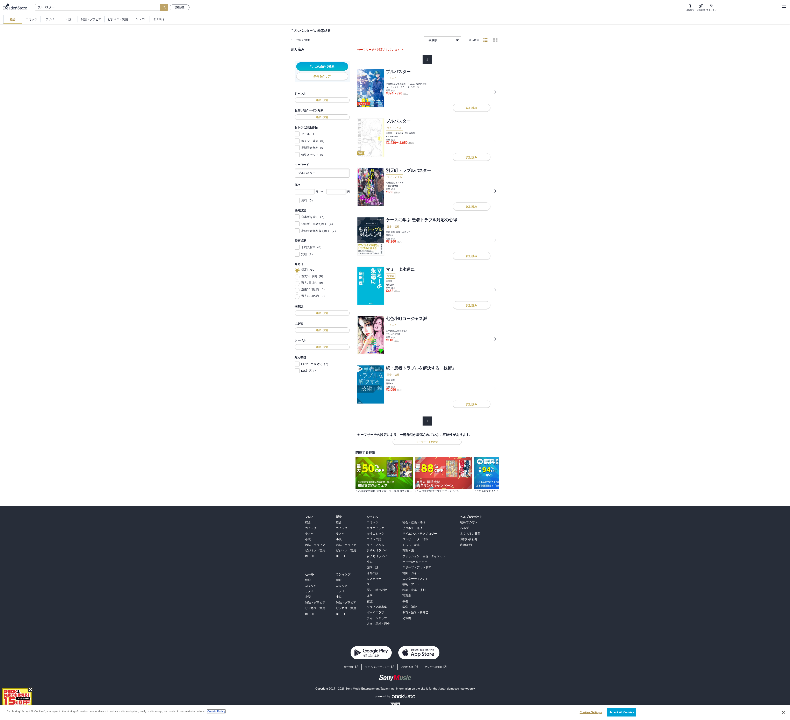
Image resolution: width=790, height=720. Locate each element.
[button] (435, 667)
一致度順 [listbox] (431, 40)
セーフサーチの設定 (427, 442)
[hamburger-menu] (783, 7)
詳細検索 (180, 7)
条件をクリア (322, 76)
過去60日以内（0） (313, 296)
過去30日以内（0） (313, 289)
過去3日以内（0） (313, 276)
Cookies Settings (591, 712)
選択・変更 (322, 100)
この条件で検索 (324, 66)
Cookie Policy (216, 711)
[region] (395, 712)
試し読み (471, 107)
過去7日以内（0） (313, 282)
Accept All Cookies (621, 712)
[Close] (783, 712)
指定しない (308, 269)
